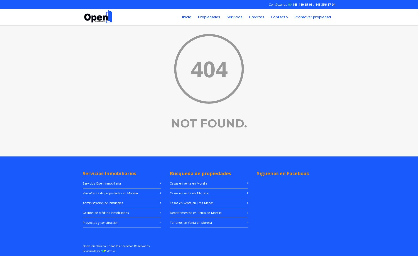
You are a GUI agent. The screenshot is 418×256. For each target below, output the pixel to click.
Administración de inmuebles (103, 203)
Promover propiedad (312, 16)
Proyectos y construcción (100, 222)
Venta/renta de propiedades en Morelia (110, 193)
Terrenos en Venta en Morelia (191, 222)
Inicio (186, 16)
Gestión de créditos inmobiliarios (106, 213)
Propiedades (209, 16)
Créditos (256, 16)
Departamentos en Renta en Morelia (196, 213)
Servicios (235, 16)
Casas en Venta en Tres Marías (192, 203)
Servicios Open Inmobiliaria (102, 183)
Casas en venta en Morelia (188, 183)
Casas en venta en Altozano (189, 193)
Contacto (279, 16)
